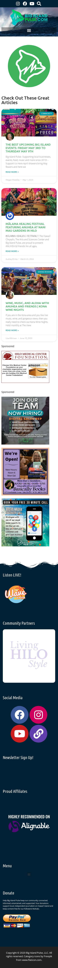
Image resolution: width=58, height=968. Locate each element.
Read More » (12, 172)
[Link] (38, 734)
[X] (25, 382)
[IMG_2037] (25, 545)
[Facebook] (25, 4)
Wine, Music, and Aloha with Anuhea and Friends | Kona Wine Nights (27, 306)
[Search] (39, 4)
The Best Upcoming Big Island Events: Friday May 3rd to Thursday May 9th (28, 148)
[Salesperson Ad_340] (25, 443)
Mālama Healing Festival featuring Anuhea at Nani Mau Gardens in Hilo (25, 227)
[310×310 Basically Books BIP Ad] (25, 494)
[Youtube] (32, 4)
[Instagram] (18, 4)
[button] (29, 30)
